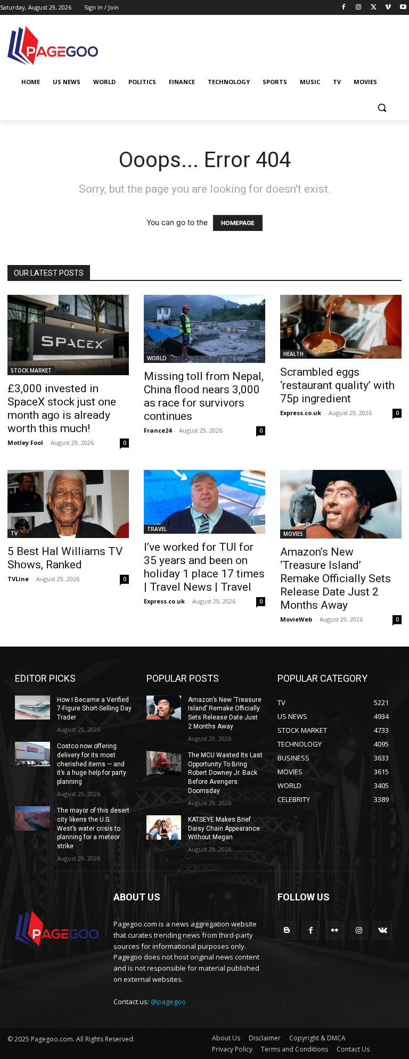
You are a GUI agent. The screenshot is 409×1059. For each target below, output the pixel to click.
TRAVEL (157, 529)
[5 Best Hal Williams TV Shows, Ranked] (68, 504)
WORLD (157, 358)
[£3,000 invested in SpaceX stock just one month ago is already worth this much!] (68, 335)
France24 (157, 430)
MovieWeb (296, 619)
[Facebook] (344, 8)
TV (14, 533)
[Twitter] (373, 8)
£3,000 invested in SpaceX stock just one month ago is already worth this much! (61, 408)
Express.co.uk (300, 413)
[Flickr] (334, 930)
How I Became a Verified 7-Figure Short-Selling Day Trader (94, 709)
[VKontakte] (382, 930)
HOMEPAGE (238, 223)
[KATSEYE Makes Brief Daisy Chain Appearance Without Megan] (164, 827)
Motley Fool (25, 442)
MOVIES (293, 533)
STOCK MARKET (31, 370)
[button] (381, 107)
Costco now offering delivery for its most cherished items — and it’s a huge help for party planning (91, 763)
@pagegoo (168, 1001)
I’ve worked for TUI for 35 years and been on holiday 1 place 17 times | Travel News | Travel (204, 567)
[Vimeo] (388, 8)
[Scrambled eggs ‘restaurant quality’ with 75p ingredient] (341, 327)
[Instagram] (359, 8)
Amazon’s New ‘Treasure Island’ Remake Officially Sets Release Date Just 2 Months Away (335, 578)
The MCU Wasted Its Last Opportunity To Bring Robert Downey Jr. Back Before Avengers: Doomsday (225, 773)
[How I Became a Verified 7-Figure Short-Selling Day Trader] (32, 708)
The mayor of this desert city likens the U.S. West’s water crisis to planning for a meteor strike (93, 828)
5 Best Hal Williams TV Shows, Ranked (64, 558)
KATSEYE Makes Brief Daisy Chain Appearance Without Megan (224, 828)
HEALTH (293, 354)
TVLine (18, 579)
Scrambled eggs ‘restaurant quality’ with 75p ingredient (337, 385)
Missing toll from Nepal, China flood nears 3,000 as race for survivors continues (204, 396)
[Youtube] (403, 8)
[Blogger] (286, 930)
